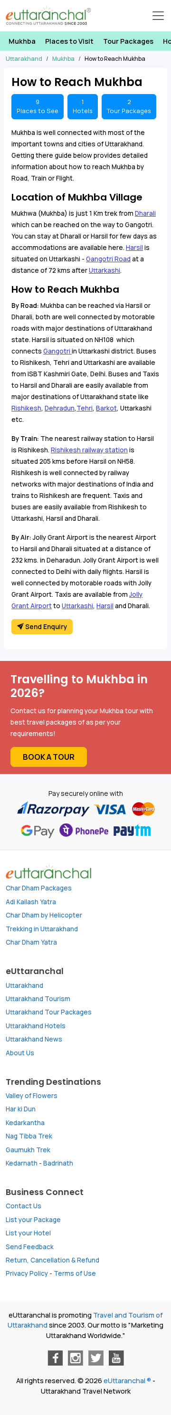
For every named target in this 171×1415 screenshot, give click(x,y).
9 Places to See (37, 106)
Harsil (134, 247)
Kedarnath (22, 1163)
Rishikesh (26, 408)
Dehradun (60, 408)
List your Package (33, 1219)
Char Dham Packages (39, 888)
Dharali (145, 213)
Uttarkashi (104, 270)
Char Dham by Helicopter (44, 915)
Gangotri (57, 351)
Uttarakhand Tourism (38, 998)
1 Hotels (83, 106)
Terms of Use (75, 1273)
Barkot (106, 408)
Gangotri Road (108, 259)
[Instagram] (75, 1358)
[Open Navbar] (158, 16)
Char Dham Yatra (31, 942)
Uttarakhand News (34, 1039)
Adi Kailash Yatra (31, 902)
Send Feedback (30, 1247)
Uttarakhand (24, 985)
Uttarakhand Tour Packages (49, 1012)
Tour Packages (128, 41)
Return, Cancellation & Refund (52, 1260)
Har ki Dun (21, 1109)
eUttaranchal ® (127, 1380)
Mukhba (22, 41)
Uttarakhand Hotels (36, 1026)
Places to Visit (69, 41)
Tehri (84, 408)
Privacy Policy (27, 1273)
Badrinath (58, 1163)
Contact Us (23, 1206)
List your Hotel (28, 1233)
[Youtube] (116, 1358)
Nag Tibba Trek (29, 1136)
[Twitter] (96, 1358)
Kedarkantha (25, 1123)
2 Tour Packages (129, 106)
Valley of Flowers (31, 1095)
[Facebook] (55, 1358)
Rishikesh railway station (89, 450)
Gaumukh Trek (28, 1150)
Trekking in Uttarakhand (42, 929)
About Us (20, 1053)
